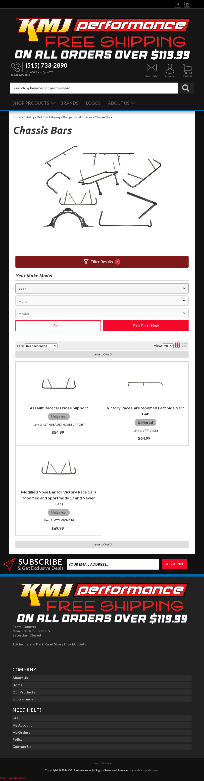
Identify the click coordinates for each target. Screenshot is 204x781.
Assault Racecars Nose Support (59, 407)
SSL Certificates (13, 778)
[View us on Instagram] (187, 4)
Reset (58, 325)
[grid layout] (177, 345)
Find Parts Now (146, 325)
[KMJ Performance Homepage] (102, 38)
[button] (102, 88)
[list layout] (184, 345)
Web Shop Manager (146, 770)
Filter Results (105, 261)
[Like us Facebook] (178, 4)
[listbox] (102, 288)
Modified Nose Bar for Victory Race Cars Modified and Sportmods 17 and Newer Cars (58, 497)
